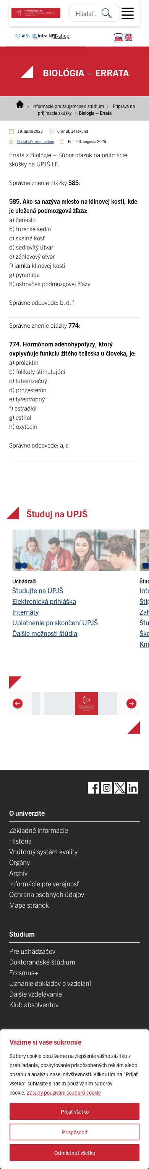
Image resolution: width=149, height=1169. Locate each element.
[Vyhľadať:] (111, 13)
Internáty (25, 611)
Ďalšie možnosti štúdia (44, 633)
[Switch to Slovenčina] (118, 38)
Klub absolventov (33, 1004)
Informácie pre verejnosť (44, 883)
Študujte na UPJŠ (37, 590)
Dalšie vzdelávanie (35, 993)
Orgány (19, 862)
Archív (18, 872)
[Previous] (18, 703)
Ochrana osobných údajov (46, 894)
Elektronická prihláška (44, 601)
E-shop (61, 35)
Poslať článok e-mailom (35, 141)
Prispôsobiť (74, 1132)
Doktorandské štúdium (42, 961)
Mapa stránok (29, 904)
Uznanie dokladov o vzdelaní (50, 983)
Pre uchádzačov (32, 951)
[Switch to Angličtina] (129, 38)
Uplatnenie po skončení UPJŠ (55, 622)
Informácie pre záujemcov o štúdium (68, 106)
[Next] (131, 703)
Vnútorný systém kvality (43, 851)
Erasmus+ (23, 972)
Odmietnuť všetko (74, 1152)
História (20, 840)
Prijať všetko (75, 1111)
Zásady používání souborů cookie (64, 1092)
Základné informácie (38, 830)
